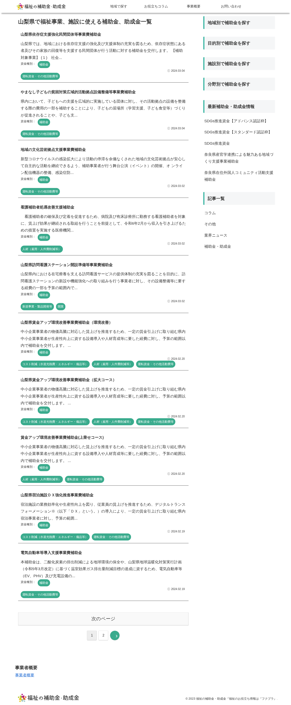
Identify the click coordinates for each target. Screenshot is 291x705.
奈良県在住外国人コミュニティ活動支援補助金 (238, 176)
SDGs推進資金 (217, 143)
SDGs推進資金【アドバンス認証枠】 (236, 121)
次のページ (103, 618)
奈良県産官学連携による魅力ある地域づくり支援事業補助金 (238, 157)
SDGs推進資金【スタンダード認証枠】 (238, 132)
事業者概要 (24, 675)
